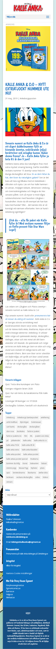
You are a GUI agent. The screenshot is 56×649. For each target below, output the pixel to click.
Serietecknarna (19, 472)
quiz (8, 472)
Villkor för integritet (13, 565)
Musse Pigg (23, 468)
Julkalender (15, 440)
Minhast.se (10, 597)
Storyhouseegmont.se (15, 585)
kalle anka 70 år (12, 445)
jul (7, 440)
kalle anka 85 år (28, 445)
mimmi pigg (11, 468)
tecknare (9, 477)
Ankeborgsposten (28, 98)
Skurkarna (32, 472)
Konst (25, 463)
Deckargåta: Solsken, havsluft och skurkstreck (26, 405)
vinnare (9, 482)
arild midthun (11, 422)
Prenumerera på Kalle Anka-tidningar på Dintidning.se (27, 553)
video (37, 477)
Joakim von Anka (42, 436)
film (25, 436)
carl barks (10, 426)
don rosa (10, 431)
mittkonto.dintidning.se (17, 537)
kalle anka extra (12, 449)
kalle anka (27, 440)
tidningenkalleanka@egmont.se (25, 542)
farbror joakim (33, 431)
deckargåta (22, 426)
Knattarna (34, 459)
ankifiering (45, 417)
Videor (45, 477)
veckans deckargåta (24, 477)
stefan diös (43, 472)
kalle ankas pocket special (17, 459)
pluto (42, 468)
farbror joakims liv (13, 436)
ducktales (21, 431)
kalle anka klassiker (29, 449)
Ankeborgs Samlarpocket (27, 417)
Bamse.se (10, 591)
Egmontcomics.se (13, 588)
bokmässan (36, 422)
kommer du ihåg (13, 463)
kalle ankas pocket (30, 454)
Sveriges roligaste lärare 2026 (19, 388)
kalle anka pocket (13, 454)
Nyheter (34, 468)
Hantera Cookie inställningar (19, 573)
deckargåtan (34, 426)
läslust (44, 463)
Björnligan (24, 422)
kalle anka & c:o (40, 440)
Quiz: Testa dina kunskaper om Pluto (22, 384)
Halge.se (9, 594)
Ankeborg (10, 417)
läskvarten (34, 463)
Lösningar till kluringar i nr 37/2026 (21, 401)
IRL (31, 436)
